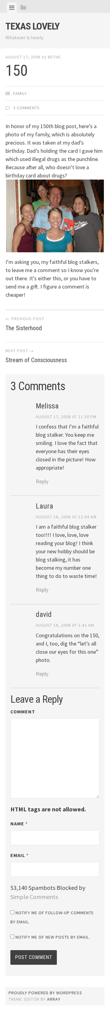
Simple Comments (34, 897)
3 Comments (26, 107)
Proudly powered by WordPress (45, 992)
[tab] (12, 7)
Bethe (54, 57)
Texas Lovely (33, 26)
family (20, 93)
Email (19, 855)
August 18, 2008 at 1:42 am (65, 625)
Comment (22, 711)
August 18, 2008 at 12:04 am (66, 516)
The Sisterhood (25, 324)
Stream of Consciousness (36, 356)
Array (54, 999)
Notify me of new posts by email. (53, 937)
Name (19, 823)
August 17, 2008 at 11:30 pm (66, 416)
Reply (42, 481)
